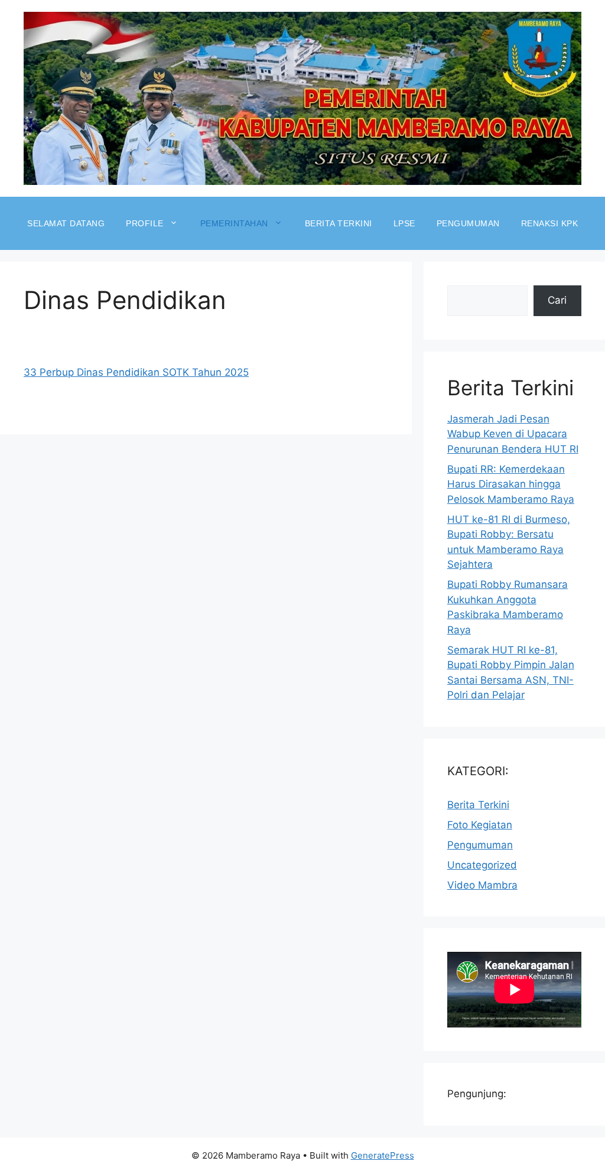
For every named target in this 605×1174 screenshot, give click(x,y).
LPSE (404, 223)
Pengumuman (480, 845)
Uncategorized (482, 865)
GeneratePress (382, 1155)
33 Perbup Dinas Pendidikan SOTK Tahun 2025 (136, 372)
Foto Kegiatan (479, 825)
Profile (145, 223)
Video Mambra (482, 885)
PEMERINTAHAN (234, 223)
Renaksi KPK (549, 223)
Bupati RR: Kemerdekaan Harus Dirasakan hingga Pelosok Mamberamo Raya (510, 484)
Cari (557, 300)
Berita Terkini (338, 223)
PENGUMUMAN (468, 223)
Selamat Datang (66, 223)
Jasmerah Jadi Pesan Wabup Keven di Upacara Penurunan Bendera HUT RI (512, 434)
